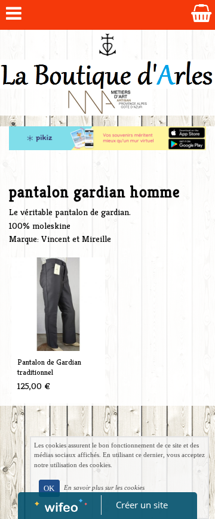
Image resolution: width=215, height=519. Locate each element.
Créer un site (142, 505)
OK (49, 488)
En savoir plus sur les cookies (104, 487)
